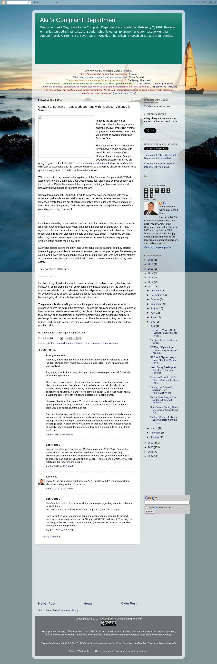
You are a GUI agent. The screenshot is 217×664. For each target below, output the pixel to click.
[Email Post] (61, 338)
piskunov (119, 651)
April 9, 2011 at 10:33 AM (59, 466)
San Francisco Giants (96, 343)
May (153, 322)
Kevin (133, 74)
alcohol (50, 343)
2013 (151, 277)
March (154, 428)
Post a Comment (52, 536)
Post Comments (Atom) (65, 610)
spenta (128, 70)
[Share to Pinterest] (80, 338)
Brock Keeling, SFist (124, 93)
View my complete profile (157, 247)
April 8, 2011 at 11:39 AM (59, 434)
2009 (151, 447)
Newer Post (46, 603)
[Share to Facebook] (77, 338)
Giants (79, 343)
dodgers (70, 343)
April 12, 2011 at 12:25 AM (60, 530)
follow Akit (155, 90)
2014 (151, 273)
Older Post (128, 603)
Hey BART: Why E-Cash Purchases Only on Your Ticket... (164, 333)
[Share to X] (73, 338)
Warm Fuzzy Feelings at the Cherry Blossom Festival (163, 370)
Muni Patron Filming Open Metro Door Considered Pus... (164, 410)
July (153, 313)
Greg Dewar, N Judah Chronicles (154, 83)
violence (113, 343)
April (153, 326)
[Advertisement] (87, 573)
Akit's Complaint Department (78, 19)
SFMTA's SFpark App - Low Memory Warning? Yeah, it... (163, 350)
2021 (151, 260)
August (155, 308)
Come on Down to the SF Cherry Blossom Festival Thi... (164, 380)
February (156, 432)
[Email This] (67, 338)
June (153, 317)
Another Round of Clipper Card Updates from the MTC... (163, 420)
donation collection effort (98, 163)
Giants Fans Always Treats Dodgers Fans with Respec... (164, 400)
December (156, 290)
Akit (48, 476)
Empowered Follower (164, 86)
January (155, 437)
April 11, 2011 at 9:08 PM (59, 488)
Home (88, 603)
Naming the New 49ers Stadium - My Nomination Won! (162, 390)
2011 (151, 286)
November (156, 295)
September (157, 304)
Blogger (143, 651)
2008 (151, 451)
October (155, 299)
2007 (151, 456)
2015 (151, 269)
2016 (151, 264)
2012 (151, 282)
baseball (60, 343)
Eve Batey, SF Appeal (139, 80)
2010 (151, 442)
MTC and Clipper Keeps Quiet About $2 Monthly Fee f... (163, 360)
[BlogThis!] (70, 338)
